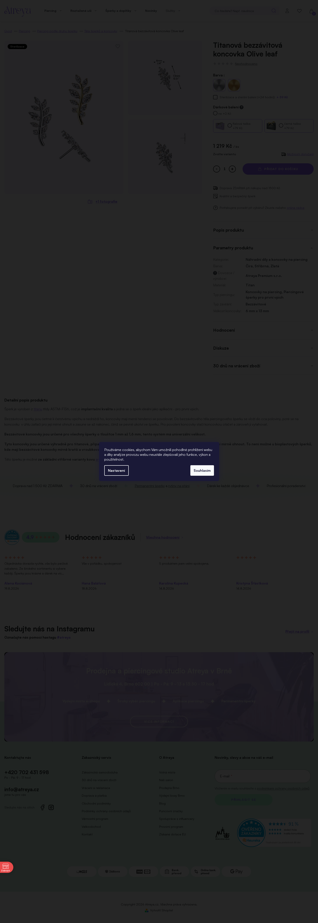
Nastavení (116, 470)
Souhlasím (202, 470)
